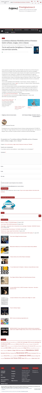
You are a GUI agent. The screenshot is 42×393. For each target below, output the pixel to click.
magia (16, 83)
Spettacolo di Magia (35, 355)
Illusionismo (26, 346)
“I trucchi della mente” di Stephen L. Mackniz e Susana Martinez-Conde (24, 267)
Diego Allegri (27, 344)
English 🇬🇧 (13, 32)
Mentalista (4, 353)
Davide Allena (13, 344)
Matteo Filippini (22, 350)
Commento (3, 152)
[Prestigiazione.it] (2, 31)
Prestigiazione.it (27, 7)
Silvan (16, 355)
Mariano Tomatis (4, 350)
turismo (5, 95)
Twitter (12, 378)
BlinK (15, 342)
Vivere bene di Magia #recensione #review (18, 236)
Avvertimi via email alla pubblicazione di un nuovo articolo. (12, 186)
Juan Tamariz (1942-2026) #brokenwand (9, 224)
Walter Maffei (29, 358)
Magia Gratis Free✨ (18, 29)
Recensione (22, 353)
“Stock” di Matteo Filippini (15, 307)
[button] (8, 32)
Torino (17, 358)
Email (2, 171)
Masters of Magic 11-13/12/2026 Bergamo (9, 222)
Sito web (2, 176)
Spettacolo (25, 355)
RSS (2, 375)
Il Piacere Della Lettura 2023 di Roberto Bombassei (20, 256)
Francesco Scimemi (10, 346)
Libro (8, 348)
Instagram (13, 373)
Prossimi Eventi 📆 (34, 29)
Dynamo (36, 344)
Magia (26, 348)
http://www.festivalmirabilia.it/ (12, 93)
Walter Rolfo (36, 358)
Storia (2, 358)
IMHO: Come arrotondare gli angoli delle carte (19, 318)
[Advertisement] (21, 20)
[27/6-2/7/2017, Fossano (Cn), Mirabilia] (34, 102)
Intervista (32, 346)
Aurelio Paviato (11, 342)
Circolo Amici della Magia (35, 342)
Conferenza (5, 344)
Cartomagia (26, 342)
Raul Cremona (12, 353)
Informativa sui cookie (24, 391)
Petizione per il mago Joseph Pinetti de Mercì (10, 231)
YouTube (13, 375)
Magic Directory (14, 380)
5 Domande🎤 (26, 29)
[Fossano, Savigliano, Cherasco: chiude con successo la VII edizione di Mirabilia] (21, 102)
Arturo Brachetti (4, 342)
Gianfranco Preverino (18, 346)
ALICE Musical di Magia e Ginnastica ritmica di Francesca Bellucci (31, 115)
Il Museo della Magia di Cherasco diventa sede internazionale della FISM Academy (17, 232)
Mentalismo (32, 350)
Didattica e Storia (20, 344)
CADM (19, 342)
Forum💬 (6, 32)
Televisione (8, 358)
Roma (6, 355)
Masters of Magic (13, 350)
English (4, 346)
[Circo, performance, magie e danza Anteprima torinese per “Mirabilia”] (8, 103)
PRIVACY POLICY (4, 383)
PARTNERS (3, 377)
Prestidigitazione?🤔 (9, 29)
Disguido (32, 344)
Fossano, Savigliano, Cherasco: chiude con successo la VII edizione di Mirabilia (20, 107)
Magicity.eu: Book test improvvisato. (9, 115)
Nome (2, 166)
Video (24, 358)
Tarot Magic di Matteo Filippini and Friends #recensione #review (22, 277)
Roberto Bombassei (33, 353)
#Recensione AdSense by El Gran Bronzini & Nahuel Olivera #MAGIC (23, 246)
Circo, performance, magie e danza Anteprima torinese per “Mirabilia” (18, 144)
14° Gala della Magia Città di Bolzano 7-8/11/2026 (21, 2)
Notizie (3, 38)
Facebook (13, 371)
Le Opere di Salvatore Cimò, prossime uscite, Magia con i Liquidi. (22, 297)
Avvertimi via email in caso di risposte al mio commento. (12, 182)
